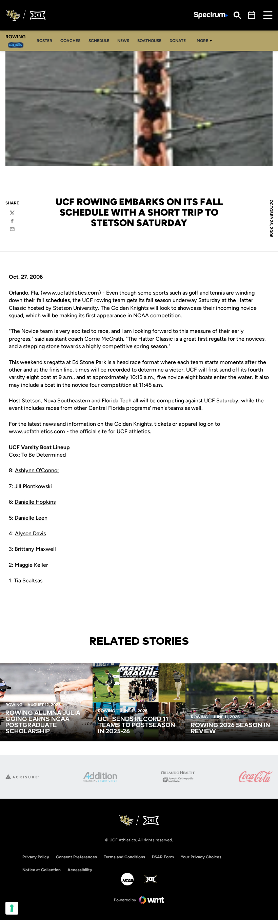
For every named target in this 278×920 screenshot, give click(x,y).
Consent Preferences (76, 857)
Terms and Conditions (124, 857)
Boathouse (149, 40)
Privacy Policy (35, 857)
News (123, 40)
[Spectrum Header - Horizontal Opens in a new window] (211, 15)
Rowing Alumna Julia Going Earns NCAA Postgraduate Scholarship (42, 722)
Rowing (13, 704)
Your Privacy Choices (201, 857)
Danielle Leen (31, 518)
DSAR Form (163, 857)
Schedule (98, 40)
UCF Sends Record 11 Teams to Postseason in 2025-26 (136, 725)
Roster (46, 40)
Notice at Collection (41, 869)
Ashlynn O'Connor (37, 470)
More (202, 40)
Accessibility (79, 869)
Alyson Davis (30, 533)
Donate (178, 40)
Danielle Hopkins (35, 502)
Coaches (72, 40)
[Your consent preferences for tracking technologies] (11, 908)
